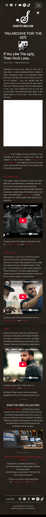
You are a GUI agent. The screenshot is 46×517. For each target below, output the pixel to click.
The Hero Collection (14, 409)
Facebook (28, 244)
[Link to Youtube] (20, 5)
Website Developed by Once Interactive (23, 508)
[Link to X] (11, 5)
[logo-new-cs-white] (23, 17)
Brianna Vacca (25, 62)
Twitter (14, 320)
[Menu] (38, 5)
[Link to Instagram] (6, 5)
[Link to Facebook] (15, 5)
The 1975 (6, 154)
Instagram (10, 244)
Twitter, (17, 244)
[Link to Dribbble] (28, 5)
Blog (17, 62)
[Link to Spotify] (24, 5)
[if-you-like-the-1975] (23, 45)
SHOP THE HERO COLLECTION (23, 405)
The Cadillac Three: (10, 176)
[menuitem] (39, 5)
